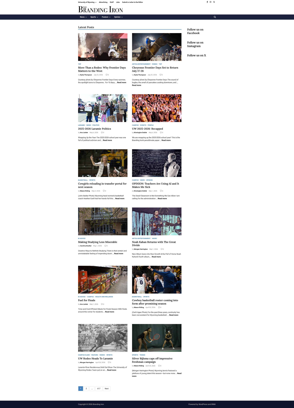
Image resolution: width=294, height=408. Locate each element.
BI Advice (81, 238)
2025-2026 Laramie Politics (94, 128)
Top (79, 64)
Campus (135, 125)
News (84, 18)
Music (154, 238)
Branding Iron (98, 404)
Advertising (103, 2)
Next (107, 388)
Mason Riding (85, 191)
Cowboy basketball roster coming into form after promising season (155, 302)
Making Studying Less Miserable (97, 242)
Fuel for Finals (86, 300)
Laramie (81, 125)
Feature (107, 18)
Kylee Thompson (86, 75)
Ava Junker (84, 132)
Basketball (83, 180)
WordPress (203, 404)
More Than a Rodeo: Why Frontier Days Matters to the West (102, 69)
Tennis (142, 355)
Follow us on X (196, 55)
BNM (213, 404)
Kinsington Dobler (140, 132)
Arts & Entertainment (141, 64)
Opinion (119, 18)
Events (143, 125)
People (151, 125)
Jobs (118, 2)
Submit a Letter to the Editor (132, 2)
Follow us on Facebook (195, 31)
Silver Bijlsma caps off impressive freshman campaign (152, 360)
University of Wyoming (88, 3)
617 (98, 388)
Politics (96, 125)
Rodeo (154, 64)
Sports (95, 18)
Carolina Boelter (86, 246)
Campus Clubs (84, 355)
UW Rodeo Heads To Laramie (95, 358)
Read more (121, 82)
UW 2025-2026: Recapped (147, 128)
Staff (112, 2)
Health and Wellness (104, 297)
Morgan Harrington (141, 249)
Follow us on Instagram (195, 44)
